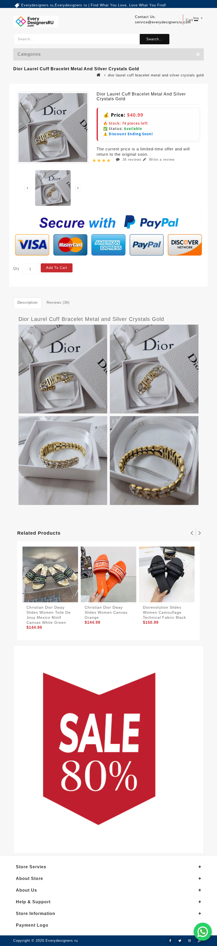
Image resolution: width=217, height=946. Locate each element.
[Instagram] (189, 941)
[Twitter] (180, 941)
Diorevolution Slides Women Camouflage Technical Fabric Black (164, 612)
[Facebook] (170, 941)
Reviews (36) (58, 302)
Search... (154, 39)
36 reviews (132, 160)
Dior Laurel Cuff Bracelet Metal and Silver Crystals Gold (91, 319)
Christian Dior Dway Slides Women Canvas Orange (106, 612)
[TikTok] (199, 941)
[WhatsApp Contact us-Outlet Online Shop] (203, 932)
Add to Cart (56, 268)
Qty (16, 269)
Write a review (161, 160)
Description (27, 302)
